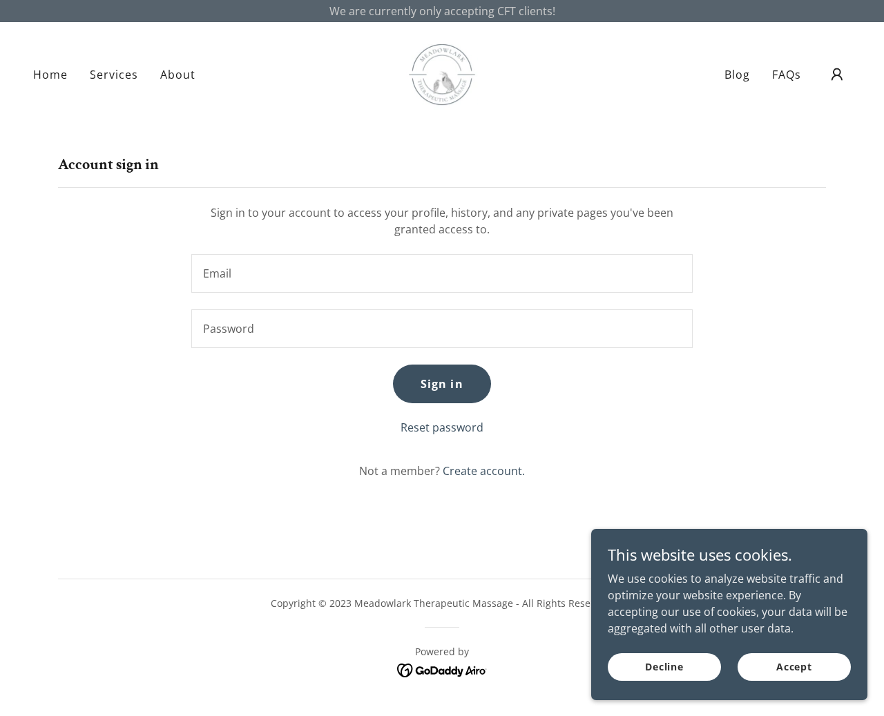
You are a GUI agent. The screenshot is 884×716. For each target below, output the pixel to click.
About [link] (177, 74)
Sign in (442, 383)
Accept (794, 666)
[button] (837, 74)
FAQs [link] (786, 74)
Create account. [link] (484, 470)
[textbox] (441, 273)
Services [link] (114, 74)
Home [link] (50, 74)
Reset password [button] (442, 427)
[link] (442, 73)
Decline (664, 666)
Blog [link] (737, 74)
